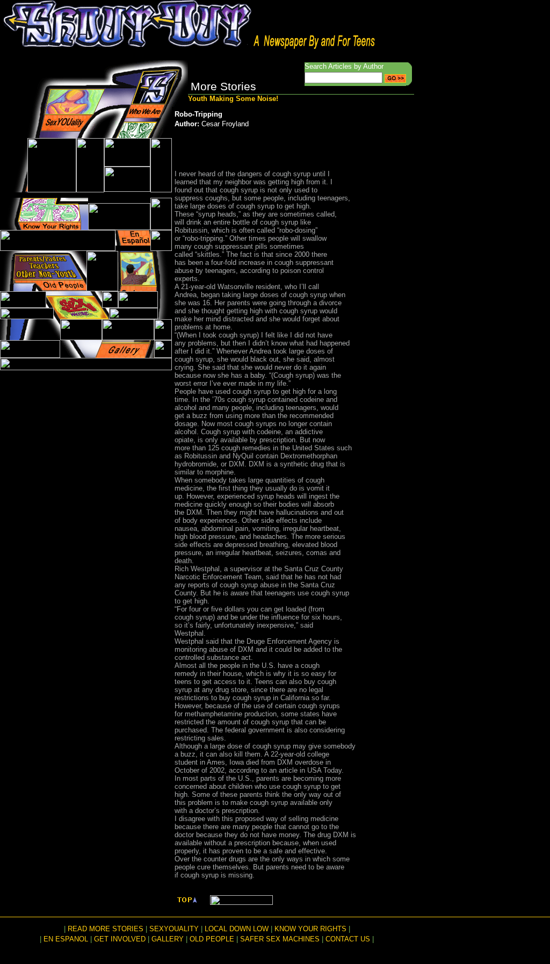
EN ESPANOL (66, 939)
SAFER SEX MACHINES (280, 939)
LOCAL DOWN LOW (237, 929)
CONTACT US (347, 939)
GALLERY (167, 939)
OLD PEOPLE (212, 939)
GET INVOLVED (120, 939)
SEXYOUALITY (174, 929)
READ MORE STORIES (105, 929)
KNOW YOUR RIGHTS (310, 929)
